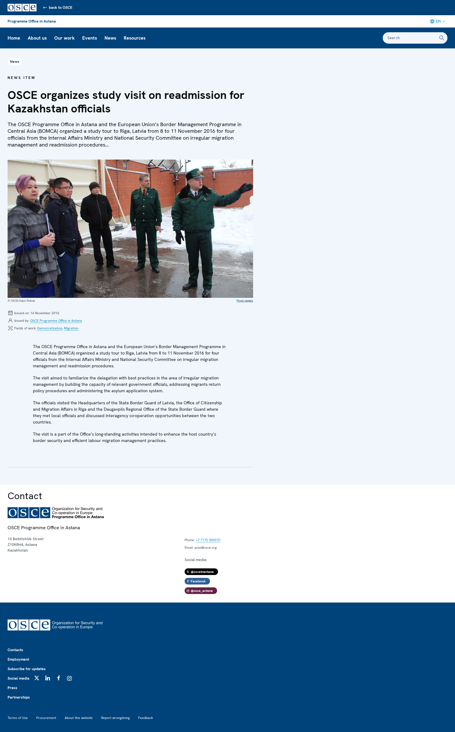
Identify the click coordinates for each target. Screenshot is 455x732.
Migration (71, 328)
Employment (18, 659)
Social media (18, 678)
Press (12, 687)
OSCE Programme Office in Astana (56, 320)
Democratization (49, 328)
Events (89, 38)
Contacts (15, 649)
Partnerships (19, 697)
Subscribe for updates (27, 668)
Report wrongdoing (115, 718)
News (110, 38)
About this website (79, 718)
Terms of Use (18, 718)
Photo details (245, 301)
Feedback (145, 718)
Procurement (46, 718)
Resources (135, 38)
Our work (64, 38)
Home (14, 38)
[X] (36, 677)
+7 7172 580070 (208, 540)
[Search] (441, 38)
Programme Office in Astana (32, 21)
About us (37, 38)
